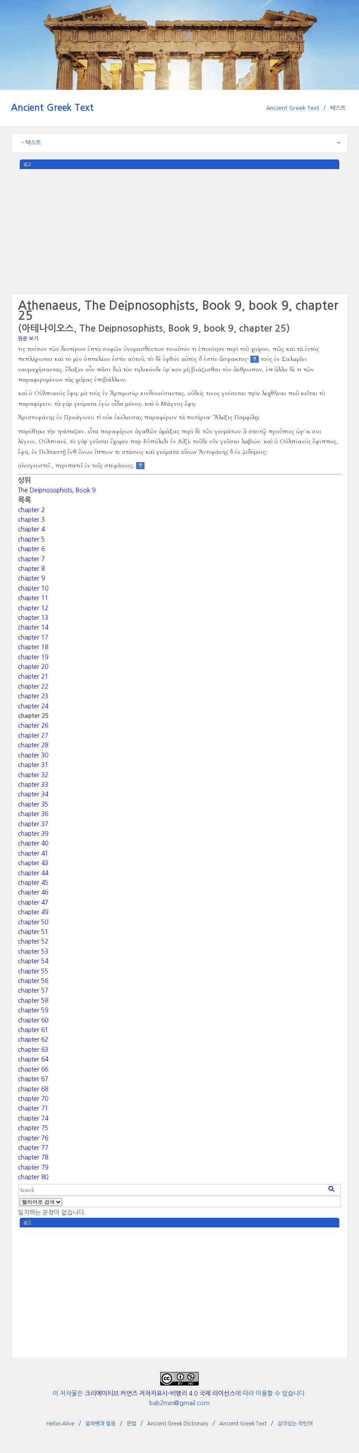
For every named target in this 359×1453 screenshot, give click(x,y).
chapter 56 (33, 981)
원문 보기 (28, 338)
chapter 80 (33, 1177)
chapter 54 (33, 961)
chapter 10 (33, 588)
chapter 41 (33, 853)
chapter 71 (33, 1108)
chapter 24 (33, 706)
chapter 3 (31, 519)
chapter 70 (33, 1099)
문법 (131, 1423)
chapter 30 (33, 755)
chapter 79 (33, 1167)
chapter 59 (33, 1010)
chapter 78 (33, 1157)
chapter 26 (33, 725)
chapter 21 (33, 676)
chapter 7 (31, 559)
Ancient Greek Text (52, 107)
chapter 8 (31, 569)
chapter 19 (33, 657)
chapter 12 (33, 608)
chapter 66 (33, 1069)
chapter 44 (33, 873)
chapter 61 (33, 1030)
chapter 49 (33, 912)
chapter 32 (33, 775)
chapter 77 (33, 1148)
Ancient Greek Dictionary (177, 1423)
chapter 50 (33, 922)
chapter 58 (33, 1000)
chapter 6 (31, 549)
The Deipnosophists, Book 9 (56, 490)
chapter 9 (31, 578)
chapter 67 (33, 1079)
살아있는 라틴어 (295, 1423)
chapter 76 (33, 1138)
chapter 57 (33, 990)
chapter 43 (33, 863)
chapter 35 (33, 804)
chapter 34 (33, 794)
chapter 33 (33, 784)
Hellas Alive (60, 1423)
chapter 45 (33, 883)
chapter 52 (33, 941)
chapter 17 (33, 637)
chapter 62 (33, 1039)
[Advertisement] (179, 230)
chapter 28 (33, 745)
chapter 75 (33, 1128)
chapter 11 (33, 598)
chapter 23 (33, 696)
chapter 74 (33, 1118)
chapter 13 (33, 618)
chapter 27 (33, 735)
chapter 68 (33, 1089)
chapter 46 (33, 892)
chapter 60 (33, 1020)
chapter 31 (33, 765)
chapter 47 (33, 902)
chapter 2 (31, 510)
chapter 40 (33, 843)
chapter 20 (33, 667)
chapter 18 (33, 647)
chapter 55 (33, 971)
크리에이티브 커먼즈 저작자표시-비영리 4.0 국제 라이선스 (159, 1393)
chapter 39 (33, 834)
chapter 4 (31, 529)
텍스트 (338, 108)
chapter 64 (33, 1059)
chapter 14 (33, 627)
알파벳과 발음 (100, 1423)
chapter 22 (33, 686)
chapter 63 (33, 1049)
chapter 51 (33, 932)
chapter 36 (33, 814)
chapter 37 (33, 824)
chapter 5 (31, 539)
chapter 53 (33, 951)
